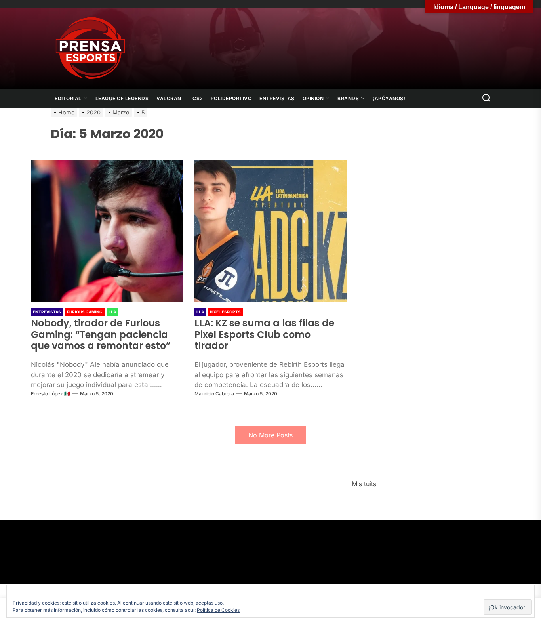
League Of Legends (122, 98)
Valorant (170, 98)
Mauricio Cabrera (214, 394)
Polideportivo (231, 98)
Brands (348, 98)
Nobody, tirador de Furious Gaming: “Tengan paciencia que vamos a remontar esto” (100, 335)
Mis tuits (364, 484)
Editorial (68, 98)
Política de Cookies (218, 610)
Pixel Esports (225, 311)
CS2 (197, 98)
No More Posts (270, 435)
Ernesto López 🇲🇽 (50, 394)
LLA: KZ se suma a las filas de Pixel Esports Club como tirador (264, 335)
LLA (112, 311)
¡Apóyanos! (389, 98)
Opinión (313, 98)
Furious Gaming (85, 311)
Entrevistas (277, 98)
